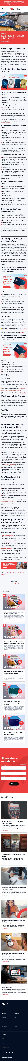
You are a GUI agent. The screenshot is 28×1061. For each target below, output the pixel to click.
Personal (16, 1009)
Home (3, 1009)
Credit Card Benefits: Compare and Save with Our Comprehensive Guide (13, 921)
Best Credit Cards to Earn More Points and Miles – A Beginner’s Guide (14, 888)
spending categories (6, 122)
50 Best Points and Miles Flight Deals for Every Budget (13, 855)
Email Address (4, 765)
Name (2, 771)
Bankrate (20, 572)
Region (3, 776)
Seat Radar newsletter (9, 464)
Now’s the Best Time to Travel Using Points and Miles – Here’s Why (13, 822)
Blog (15, 1017)
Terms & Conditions (5, 1047)
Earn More (4, 1017)
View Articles (5, 830)
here (17, 4)
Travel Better (4, 1026)
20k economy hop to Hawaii (15, 499)
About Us (4, 1038)
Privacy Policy (4, 1042)
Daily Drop (10, 572)
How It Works (17, 1013)
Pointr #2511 (23, 332)
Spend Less (4, 1021)
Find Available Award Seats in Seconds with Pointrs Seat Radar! (13, 986)
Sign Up (15, 783)
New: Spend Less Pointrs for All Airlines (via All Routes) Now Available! (13, 953)
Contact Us (4, 1034)
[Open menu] (2, 9)
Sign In (16, 1021)
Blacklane (15, 572)
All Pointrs (4, 1013)
